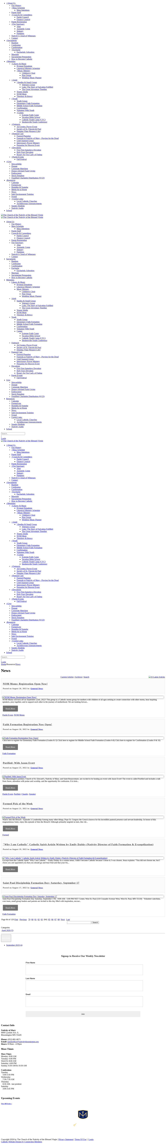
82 (39, 919)
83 (42, 919)
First (16, 919)
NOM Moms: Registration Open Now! (25, 683)
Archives (78, 677)
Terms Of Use (80, 1139)
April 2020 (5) (7, 930)
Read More (10, 708)
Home (3, 664)
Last (68, 919)
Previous (23, 919)
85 (49, 919)
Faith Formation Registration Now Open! (27, 724)
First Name (30, 962)
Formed (5, 835)
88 (59, 919)
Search (86, 677)
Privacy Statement (65, 1139)
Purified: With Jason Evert (19, 763)
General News (37, 689)
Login (3, 438)
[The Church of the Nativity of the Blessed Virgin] (22, 215)
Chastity (24, 794)
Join (83, 1014)
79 (29, 919)
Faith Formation (9, 753)
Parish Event (7, 715)
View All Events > (6, 1103)
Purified (17, 794)
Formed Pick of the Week (18, 803)
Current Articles (67, 677)
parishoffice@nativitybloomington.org (23, 1042)
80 (32, 919)
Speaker (32, 794)
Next (63, 919)
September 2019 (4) (14, 945)
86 (52, 919)
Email (28, 994)
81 (35, 919)
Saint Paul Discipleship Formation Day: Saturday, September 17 (41, 883)
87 (55, 919)
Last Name (30, 978)
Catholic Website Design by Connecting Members (21, 1142)
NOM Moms (19, 715)
